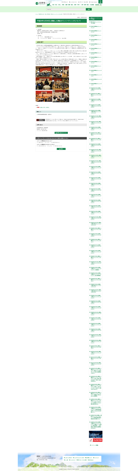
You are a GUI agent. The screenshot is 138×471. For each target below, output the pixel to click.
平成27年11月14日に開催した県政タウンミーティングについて (96, 218)
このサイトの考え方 (68, 457)
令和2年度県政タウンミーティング (96, 71)
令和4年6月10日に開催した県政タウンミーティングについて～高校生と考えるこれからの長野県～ (96, 394)
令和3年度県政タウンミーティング (96, 75)
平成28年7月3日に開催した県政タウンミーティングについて (96, 257)
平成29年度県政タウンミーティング (96, 58)
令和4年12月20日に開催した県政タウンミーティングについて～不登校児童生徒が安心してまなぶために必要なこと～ (96, 410)
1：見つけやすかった (42, 145)
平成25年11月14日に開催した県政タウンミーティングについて (96, 117)
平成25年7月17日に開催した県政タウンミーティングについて (96, 106)
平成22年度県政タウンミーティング (96, 31)
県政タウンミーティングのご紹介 (56, 14)
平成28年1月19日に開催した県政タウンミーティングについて (96, 235)
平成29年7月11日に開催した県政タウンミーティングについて (96, 296)
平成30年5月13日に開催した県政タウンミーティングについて (96, 324)
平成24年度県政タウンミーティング (96, 40)
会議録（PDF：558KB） (45, 107)
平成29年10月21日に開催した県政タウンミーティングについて (96, 313)
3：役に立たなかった (55, 142)
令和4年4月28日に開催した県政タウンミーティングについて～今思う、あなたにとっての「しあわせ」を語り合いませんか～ (96, 387)
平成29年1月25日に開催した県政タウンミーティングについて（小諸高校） (96, 268)
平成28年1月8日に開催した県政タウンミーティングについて (96, 229)
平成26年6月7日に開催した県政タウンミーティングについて (96, 139)
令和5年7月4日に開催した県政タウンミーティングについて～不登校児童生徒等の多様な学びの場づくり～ (96, 417)
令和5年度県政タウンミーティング (96, 84)
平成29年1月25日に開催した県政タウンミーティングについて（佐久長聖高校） (96, 274)
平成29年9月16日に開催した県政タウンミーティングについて (96, 308)
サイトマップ (96, 457)
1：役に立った (40, 142)
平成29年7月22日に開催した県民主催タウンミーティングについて (96, 285)
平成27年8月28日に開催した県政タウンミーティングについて (96, 207)
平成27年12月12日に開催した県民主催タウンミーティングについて (96, 223)
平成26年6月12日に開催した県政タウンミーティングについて (96, 145)
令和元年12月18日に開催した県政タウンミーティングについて (96, 352)
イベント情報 (95, 445)
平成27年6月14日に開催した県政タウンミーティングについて (96, 190)
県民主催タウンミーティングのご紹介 (96, 23)
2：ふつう (47, 142)
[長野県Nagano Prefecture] (40, 3)
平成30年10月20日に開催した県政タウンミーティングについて (96, 336)
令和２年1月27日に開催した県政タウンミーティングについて (96, 358)
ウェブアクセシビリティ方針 (79, 457)
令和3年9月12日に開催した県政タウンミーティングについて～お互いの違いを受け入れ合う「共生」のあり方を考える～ (96, 379)
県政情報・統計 (41, 14)
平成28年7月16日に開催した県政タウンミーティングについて (96, 252)
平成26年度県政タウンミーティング (96, 49)
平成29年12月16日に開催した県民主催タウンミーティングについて (96, 291)
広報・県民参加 (47, 14)
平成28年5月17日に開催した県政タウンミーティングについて (96, 246)
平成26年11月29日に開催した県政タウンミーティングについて (96, 156)
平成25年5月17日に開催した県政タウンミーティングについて (96, 100)
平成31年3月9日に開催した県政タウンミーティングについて (96, 347)
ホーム (37, 14)
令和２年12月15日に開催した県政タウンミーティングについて (96, 364)
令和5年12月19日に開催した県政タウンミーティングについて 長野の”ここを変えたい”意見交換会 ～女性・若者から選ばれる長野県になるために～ (96, 425)
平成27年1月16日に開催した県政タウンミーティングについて (96, 167)
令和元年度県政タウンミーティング (96, 67)
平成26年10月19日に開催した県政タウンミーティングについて (96, 151)
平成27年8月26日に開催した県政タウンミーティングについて (96, 201)
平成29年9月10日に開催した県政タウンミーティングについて (96, 302)
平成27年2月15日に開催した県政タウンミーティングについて (96, 179)
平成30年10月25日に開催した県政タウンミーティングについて (96, 341)
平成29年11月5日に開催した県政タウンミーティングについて (96, 319)
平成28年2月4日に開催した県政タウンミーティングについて (96, 240)
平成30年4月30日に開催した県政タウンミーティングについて (96, 330)
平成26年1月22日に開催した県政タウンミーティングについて (96, 128)
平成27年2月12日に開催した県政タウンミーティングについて (96, 173)
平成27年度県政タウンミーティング (96, 27)
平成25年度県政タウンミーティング (96, 45)
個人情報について (89, 457)
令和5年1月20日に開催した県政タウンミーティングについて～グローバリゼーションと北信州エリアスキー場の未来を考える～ (96, 402)
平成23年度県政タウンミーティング (96, 36)
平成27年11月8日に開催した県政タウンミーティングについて (96, 212)
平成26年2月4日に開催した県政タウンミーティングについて (96, 134)
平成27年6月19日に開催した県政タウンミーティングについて (96, 195)
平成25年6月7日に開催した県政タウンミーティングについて (96, 95)
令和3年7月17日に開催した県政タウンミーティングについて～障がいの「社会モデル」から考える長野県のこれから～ (96, 371)
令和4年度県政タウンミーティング (96, 80)
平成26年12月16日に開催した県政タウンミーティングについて (96, 162)
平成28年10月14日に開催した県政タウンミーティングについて (96, 263)
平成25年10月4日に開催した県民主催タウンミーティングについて (96, 111)
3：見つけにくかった (58, 145)
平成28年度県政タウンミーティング (96, 53)
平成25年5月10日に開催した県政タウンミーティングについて (96, 89)
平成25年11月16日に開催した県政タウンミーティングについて (96, 123)
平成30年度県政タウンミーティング (96, 62)
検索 (100, 2)
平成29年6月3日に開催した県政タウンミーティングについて (96, 280)
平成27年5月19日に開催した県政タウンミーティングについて (96, 184)
